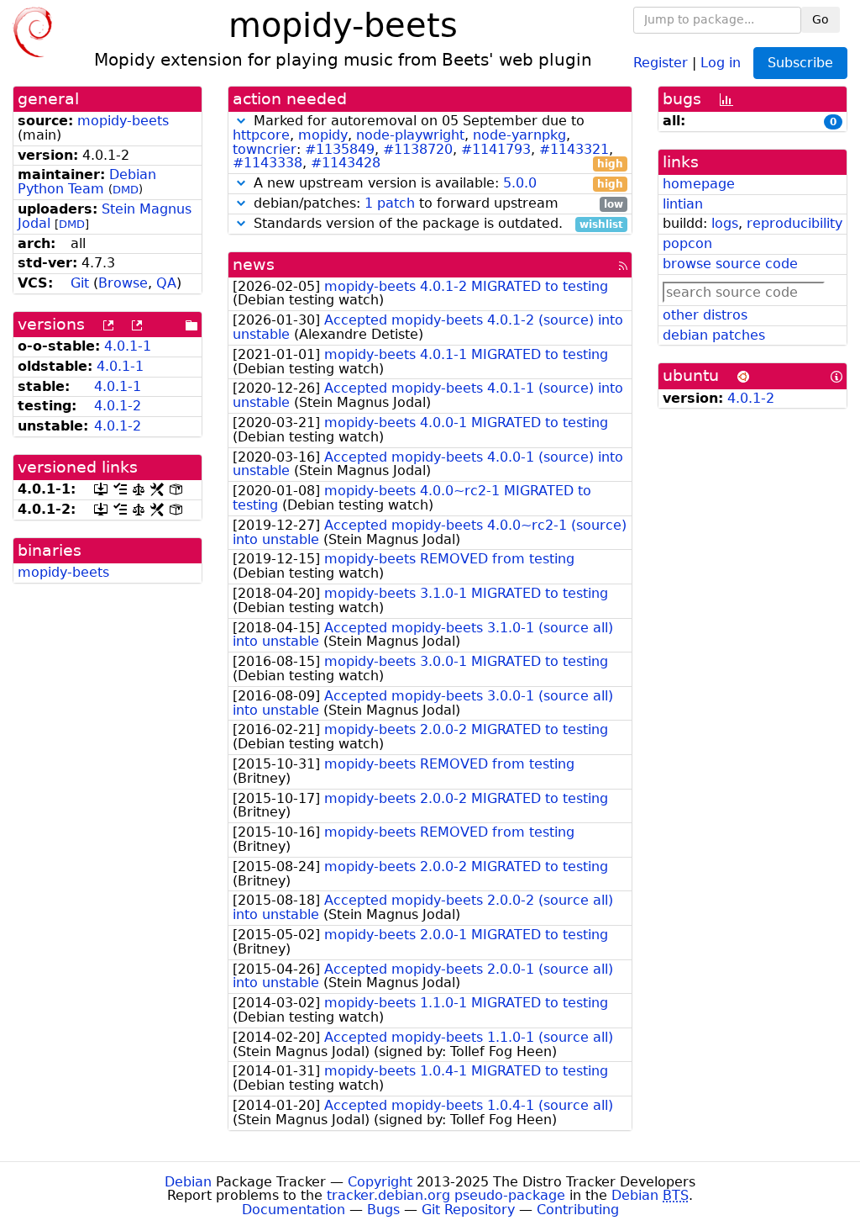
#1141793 (496, 149)
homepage (699, 184)
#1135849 (340, 149)
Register (660, 62)
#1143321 (574, 149)
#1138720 (418, 149)
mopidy (323, 135)
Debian (188, 1182)
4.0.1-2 (117, 406)
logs (724, 223)
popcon (687, 243)
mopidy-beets (123, 121)
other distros (705, 315)
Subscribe (800, 63)
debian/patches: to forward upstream (436, 204)
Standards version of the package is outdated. (436, 224)
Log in (720, 62)
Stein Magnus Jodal (104, 216)
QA (166, 283)
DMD (126, 189)
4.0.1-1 (127, 346)
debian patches (714, 335)
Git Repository (468, 1210)
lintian (683, 204)
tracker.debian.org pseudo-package (446, 1195)
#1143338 (267, 163)
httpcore (261, 135)
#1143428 (345, 163)
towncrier (264, 149)
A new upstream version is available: (436, 184)
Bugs (383, 1210)
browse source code (730, 264)
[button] (241, 121)
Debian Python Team (87, 181)
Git (80, 283)
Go (820, 19)
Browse (123, 283)
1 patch (389, 203)
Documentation (293, 1210)
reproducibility (794, 223)
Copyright (380, 1182)
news (254, 264)
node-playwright (410, 135)
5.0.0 (520, 183)
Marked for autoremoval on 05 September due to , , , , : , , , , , (428, 142)
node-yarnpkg (519, 135)
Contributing (578, 1210)
